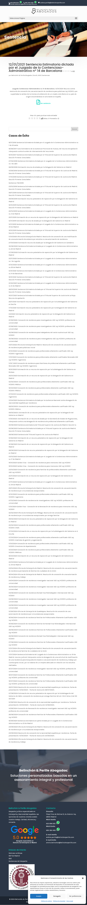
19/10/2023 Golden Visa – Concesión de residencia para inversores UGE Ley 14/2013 (39, 463)
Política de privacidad (59, 901)
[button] (83, 878)
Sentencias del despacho (18, 861)
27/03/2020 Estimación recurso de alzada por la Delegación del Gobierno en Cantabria (41, 243)
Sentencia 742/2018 (16, 183)
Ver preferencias (75, 896)
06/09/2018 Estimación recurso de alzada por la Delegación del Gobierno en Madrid (40, 167)
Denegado (57, 896)
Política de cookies (46, 901)
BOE (10, 858)
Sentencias (46, 75)
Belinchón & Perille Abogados (21, 75)
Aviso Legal (69, 901)
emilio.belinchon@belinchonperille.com (24, 4)
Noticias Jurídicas (15, 853)
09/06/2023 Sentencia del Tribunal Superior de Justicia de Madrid (34, 434)
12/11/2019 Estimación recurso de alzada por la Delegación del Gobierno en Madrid (39, 221)
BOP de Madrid (14, 856)
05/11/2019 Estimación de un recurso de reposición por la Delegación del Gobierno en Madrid (43, 217)
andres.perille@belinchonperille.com (52, 2)
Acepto (38, 896)
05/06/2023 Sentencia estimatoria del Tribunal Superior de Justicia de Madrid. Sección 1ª (42, 425)
